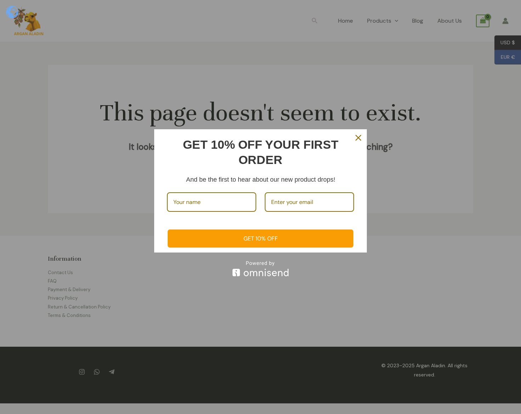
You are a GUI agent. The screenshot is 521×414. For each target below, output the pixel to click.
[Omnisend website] (260, 269)
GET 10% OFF (260, 238)
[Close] (358, 137)
